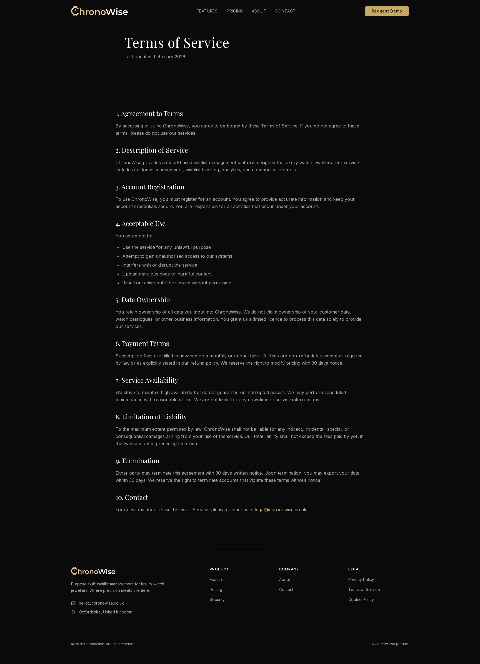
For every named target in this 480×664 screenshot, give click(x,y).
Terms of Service (364, 589)
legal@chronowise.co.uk (280, 509)
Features (207, 11)
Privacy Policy (361, 579)
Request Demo (387, 11)
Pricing (235, 11)
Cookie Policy (361, 599)
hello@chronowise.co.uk (101, 603)
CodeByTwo (385, 644)
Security (217, 599)
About (259, 11)
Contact (285, 11)
